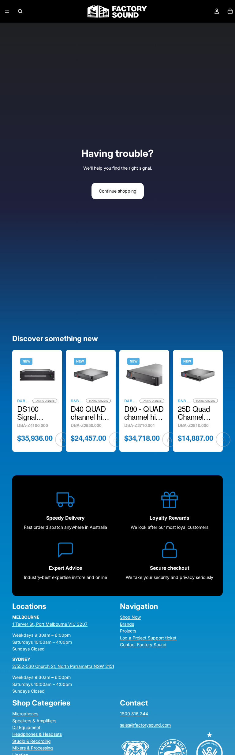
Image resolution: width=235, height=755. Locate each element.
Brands (127, 624)
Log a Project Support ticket (148, 637)
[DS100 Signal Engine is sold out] (62, 439)
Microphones (25, 713)
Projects (128, 631)
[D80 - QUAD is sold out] (169, 439)
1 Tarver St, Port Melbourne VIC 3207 (50, 624)
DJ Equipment (26, 727)
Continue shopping (117, 190)
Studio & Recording (31, 741)
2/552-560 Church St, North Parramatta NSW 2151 (63, 666)
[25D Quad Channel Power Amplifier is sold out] (223, 439)
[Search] (20, 11)
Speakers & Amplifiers (34, 720)
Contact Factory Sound (143, 644)
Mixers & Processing (32, 748)
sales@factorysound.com (145, 724)
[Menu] (7, 11)
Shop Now (130, 617)
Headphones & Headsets (37, 734)
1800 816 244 (134, 713)
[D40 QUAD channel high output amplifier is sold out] (116, 439)
